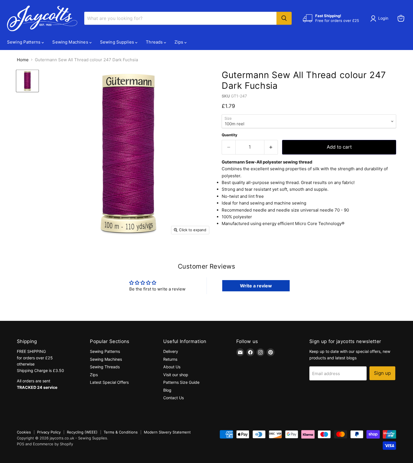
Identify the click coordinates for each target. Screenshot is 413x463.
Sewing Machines (70, 42)
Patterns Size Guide (181, 382)
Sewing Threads (105, 366)
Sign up (382, 373)
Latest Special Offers (109, 382)
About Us (171, 366)
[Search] (284, 18)
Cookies (24, 432)
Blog (167, 390)
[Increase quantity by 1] (271, 147)
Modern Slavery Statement (167, 432)
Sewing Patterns (24, 42)
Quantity (229, 135)
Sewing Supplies (117, 42)
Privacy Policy (49, 432)
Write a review (256, 286)
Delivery (170, 351)
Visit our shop (175, 374)
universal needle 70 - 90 (324, 210)
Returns (170, 359)
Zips (179, 42)
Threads (155, 42)
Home (23, 59)
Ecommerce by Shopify (53, 444)
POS (20, 444)
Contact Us (173, 397)
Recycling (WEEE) (82, 432)
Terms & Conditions (121, 432)
